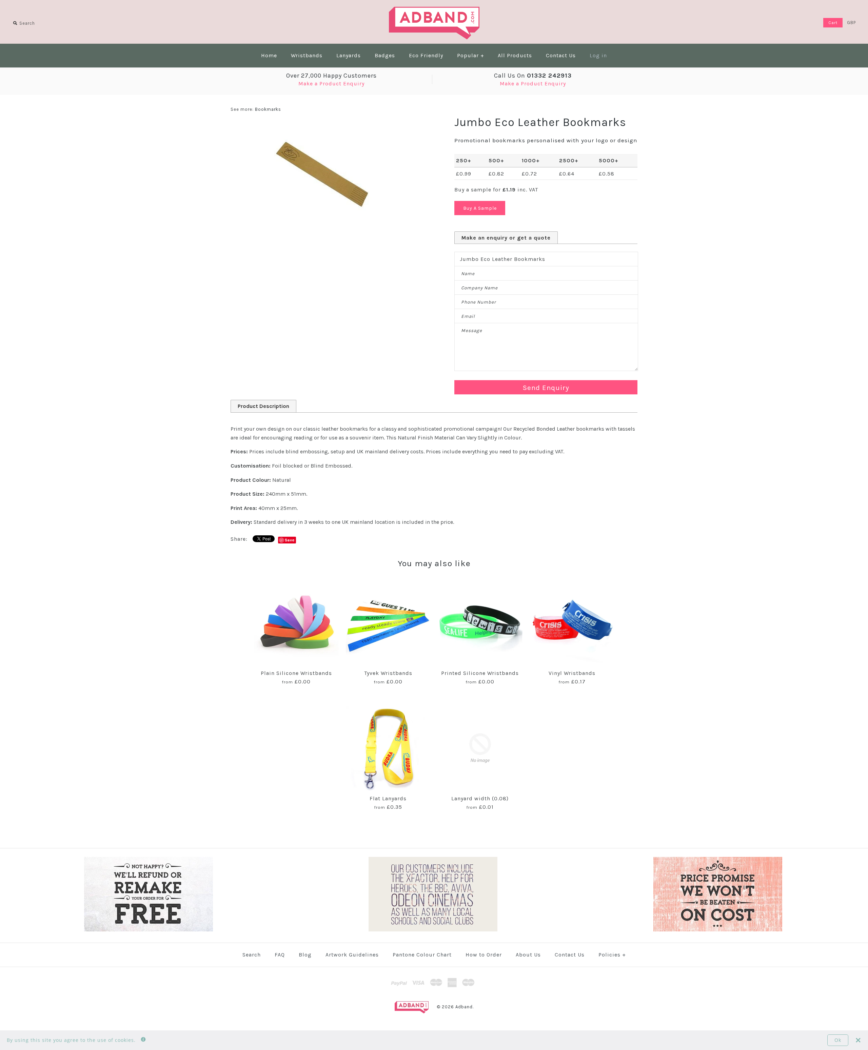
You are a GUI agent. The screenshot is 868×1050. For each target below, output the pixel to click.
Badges (385, 55)
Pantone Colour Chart (422, 954)
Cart (832, 22)
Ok (837, 1040)
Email (468, 316)
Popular (470, 55)
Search (251, 954)
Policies (612, 954)
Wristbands (306, 55)
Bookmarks (268, 109)
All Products (515, 55)
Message (471, 330)
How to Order (484, 954)
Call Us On (533, 75)
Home (269, 55)
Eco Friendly (426, 55)
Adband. (464, 1006)
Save (290, 539)
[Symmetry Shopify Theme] (148, 929)
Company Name (479, 287)
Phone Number (478, 302)
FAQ (280, 954)
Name (468, 273)
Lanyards (348, 55)
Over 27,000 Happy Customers (331, 75)
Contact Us (561, 55)
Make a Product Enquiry (331, 83)
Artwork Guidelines (352, 954)
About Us (528, 954)
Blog (305, 954)
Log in (598, 55)
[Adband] (434, 11)
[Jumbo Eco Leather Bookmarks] (322, 128)
